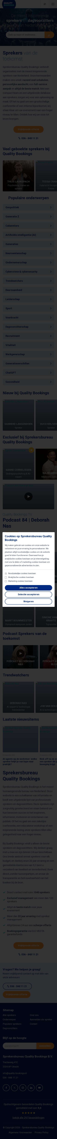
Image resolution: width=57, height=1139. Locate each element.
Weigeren (28, 601)
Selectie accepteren (28, 594)
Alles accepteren (28, 587)
